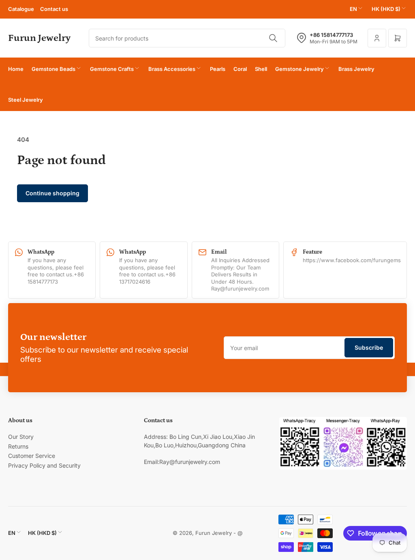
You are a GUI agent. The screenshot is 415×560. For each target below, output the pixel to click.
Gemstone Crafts (112, 69)
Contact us (54, 9)
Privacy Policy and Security (44, 465)
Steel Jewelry (25, 99)
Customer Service (31, 455)
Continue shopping (52, 193)
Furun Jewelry (213, 533)
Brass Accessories (171, 69)
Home (16, 69)
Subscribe (369, 347)
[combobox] (187, 38)
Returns (18, 446)
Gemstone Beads (53, 69)
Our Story (21, 436)
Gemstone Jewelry (299, 69)
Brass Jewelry (356, 69)
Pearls (217, 69)
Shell (261, 69)
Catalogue (21, 9)
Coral (240, 69)
